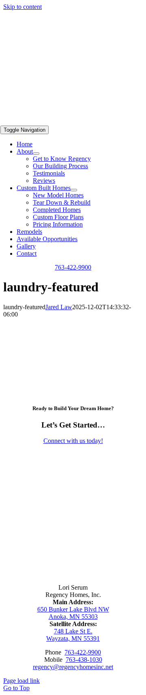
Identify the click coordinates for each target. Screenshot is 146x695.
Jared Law (58, 307)
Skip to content (22, 6)
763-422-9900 (82, 652)
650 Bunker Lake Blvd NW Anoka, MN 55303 (73, 613)
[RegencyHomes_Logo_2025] (85, 121)
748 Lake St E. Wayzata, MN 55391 (73, 635)
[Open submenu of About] (36, 153)
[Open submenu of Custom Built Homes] (74, 190)
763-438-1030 (84, 659)
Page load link (21, 680)
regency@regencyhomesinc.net (73, 666)
